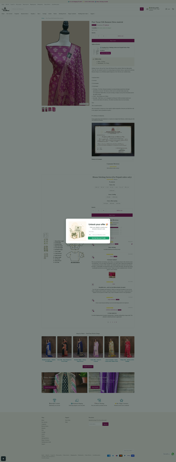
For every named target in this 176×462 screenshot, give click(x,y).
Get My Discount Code (98, 238)
